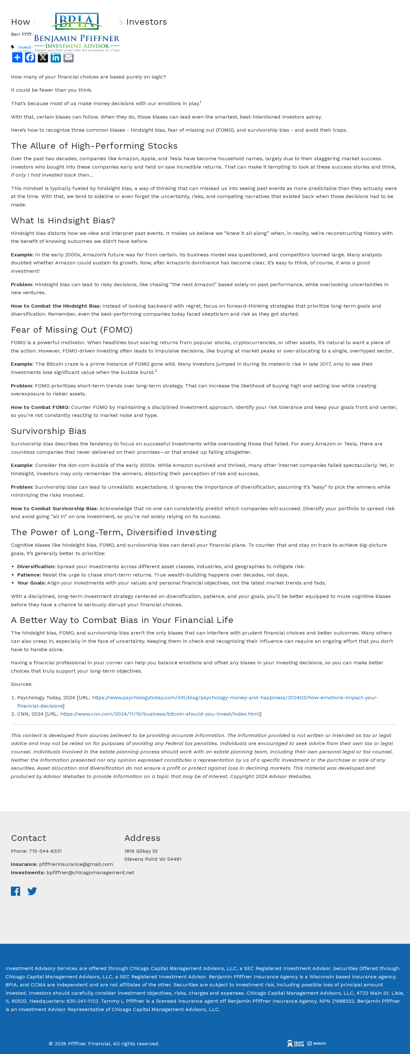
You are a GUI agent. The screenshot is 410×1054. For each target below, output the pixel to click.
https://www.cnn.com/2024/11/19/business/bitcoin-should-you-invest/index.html (160, 714)
